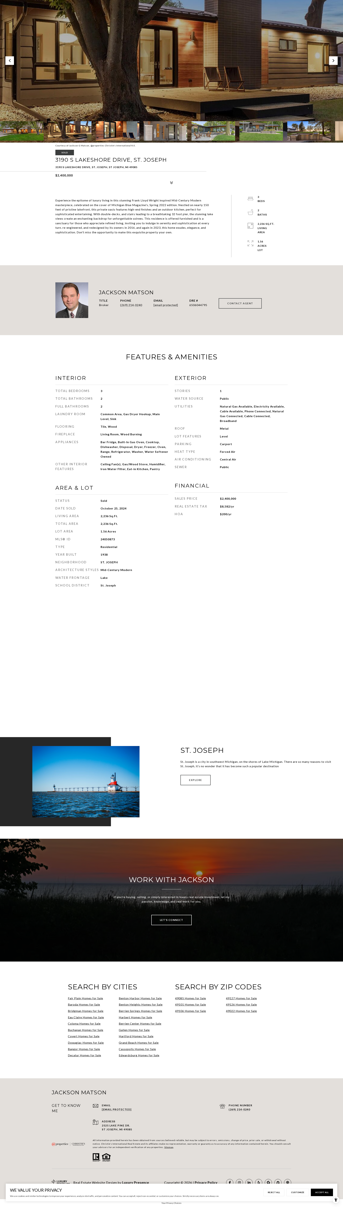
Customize (297, 1192)
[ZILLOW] (278, 1182)
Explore (195, 779)
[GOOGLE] (268, 1182)
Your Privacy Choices (171, 1203)
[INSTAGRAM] (239, 1182)
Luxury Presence (135, 1183)
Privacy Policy (206, 1183)
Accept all (322, 1192)
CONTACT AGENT (240, 303)
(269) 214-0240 (131, 305)
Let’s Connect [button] (171, 919)
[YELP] (258, 1182)
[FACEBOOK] (229, 1182)
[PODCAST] (287, 1182)
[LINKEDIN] (249, 1182)
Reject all (274, 1192)
